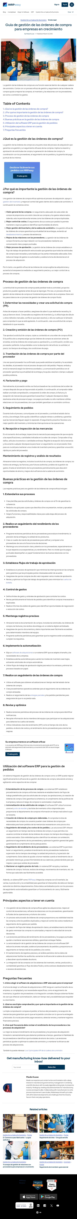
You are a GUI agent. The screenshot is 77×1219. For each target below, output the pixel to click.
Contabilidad (12, 12)
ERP (32, 12)
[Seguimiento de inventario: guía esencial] (57, 1150)
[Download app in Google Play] (47, 1196)
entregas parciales (37, 695)
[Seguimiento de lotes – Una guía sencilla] (57, 1123)
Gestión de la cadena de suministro (47, 12)
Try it (65, 5)
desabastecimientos (14, 234)
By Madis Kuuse (29, 34)
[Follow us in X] (52, 1205)
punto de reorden (20, 808)
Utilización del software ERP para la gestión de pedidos (31, 123)
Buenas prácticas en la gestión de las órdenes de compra (32, 119)
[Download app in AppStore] (29, 1196)
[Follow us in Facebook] (45, 1205)
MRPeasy (32, 880)
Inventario (67, 1162)
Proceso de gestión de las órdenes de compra (27, 116)
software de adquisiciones (22, 652)
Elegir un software (23, 12)
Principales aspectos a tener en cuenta (23, 126)
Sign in (56, 5)
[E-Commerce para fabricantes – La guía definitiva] (20, 1123)
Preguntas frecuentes (15, 130)
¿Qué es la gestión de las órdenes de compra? (26, 108)
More (69, 12)
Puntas (29, 1135)
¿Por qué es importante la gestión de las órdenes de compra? (34, 112)
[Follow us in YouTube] (58, 1205)
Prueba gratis (22, 176)
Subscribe (52, 1067)
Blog (4, 12)
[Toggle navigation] (72, 4)
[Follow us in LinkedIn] (38, 1205)
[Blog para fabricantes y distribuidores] (12, 5)
